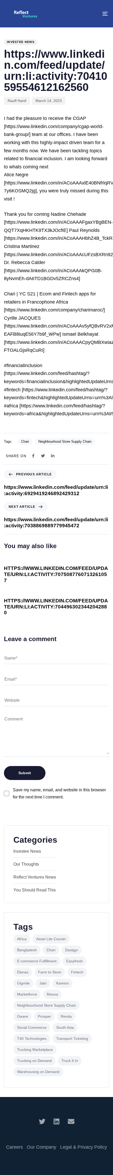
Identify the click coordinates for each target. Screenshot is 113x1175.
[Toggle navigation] (91, 13)
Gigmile (23, 983)
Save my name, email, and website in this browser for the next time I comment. (59, 793)
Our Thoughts (26, 864)
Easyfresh (74, 961)
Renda (66, 1016)
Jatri (43, 983)
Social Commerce (32, 1027)
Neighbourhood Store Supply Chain (64, 441)
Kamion (62, 983)
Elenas (22, 972)
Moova (52, 994)
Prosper (44, 1016)
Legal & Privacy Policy (83, 1147)
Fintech (77, 972)
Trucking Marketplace (35, 1049)
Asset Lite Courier (51, 939)
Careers (14, 1147)
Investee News (20, 41)
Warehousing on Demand (38, 1072)
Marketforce (27, 994)
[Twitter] (42, 1121)
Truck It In (69, 1061)
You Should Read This (34, 890)
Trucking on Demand (34, 1061)
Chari (25, 441)
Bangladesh (27, 950)
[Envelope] (71, 1121)
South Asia (65, 1027)
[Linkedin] (56, 1121)
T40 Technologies (32, 1038)
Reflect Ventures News (34, 877)
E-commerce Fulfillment (36, 961)
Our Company (41, 1147)
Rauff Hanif (17, 101)
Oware (22, 1016)
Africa (22, 939)
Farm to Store (49, 972)
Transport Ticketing (72, 1038)
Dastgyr (71, 950)
